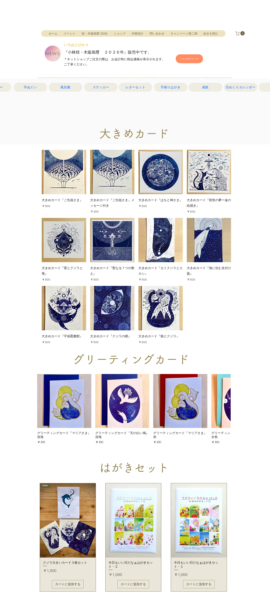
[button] (240, 33)
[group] (134, 409)
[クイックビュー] (64, 172)
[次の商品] (225, 401)
